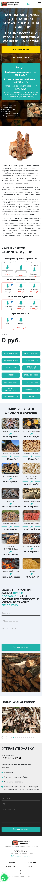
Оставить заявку (21, 57)
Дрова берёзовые (11, 353)
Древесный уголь (11, 396)
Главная (11, 862)
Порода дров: (21, 263)
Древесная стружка (31, 367)
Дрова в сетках (31, 382)
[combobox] (7, 271)
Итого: (4, 335)
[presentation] (2, 737)
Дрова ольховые (31, 353)
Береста (11, 375)
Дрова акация (11, 368)
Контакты (31, 866)
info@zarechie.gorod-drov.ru (21, 856)
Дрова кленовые (31, 389)
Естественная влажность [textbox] (35, 274)
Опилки (31, 396)
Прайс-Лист (11, 866)
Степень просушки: (34, 264)
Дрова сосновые (11, 360)
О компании (31, 862)
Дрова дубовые (10, 382)
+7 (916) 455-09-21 (11, 758)
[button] (11, 737)
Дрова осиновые (31, 375)
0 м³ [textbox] (7, 272)
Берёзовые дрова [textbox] (21, 272)
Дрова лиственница (10, 389)
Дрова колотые (31, 360)
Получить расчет (21, 49)
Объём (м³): (8, 263)
